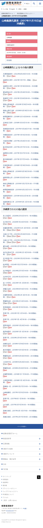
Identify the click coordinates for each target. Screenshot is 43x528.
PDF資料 (9, 60)
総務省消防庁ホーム (7, 13)
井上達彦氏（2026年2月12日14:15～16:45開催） (20, 217)
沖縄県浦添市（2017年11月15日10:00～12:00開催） (20, 136)
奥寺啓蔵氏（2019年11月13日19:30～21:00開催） (21, 351)
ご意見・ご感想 (22, 9)
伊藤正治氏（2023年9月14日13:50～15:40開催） (21, 290)
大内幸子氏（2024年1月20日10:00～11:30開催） (20, 278)
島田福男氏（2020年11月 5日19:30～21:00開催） (21, 333)
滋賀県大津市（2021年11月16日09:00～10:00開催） (20, 87)
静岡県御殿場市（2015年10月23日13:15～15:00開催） (21, 191)
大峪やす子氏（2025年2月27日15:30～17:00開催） (20, 241)
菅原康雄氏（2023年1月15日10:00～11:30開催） (20, 308)
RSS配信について (8, 494)
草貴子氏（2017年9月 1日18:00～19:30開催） (19, 400)
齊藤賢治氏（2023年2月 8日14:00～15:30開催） (20, 302)
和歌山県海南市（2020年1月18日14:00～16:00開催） (20, 105)
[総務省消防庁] (12, 4)
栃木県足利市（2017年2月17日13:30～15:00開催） (21, 148)
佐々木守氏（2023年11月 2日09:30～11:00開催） (21, 284)
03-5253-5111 (10, 510)
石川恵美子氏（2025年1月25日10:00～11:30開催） (21, 259)
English (12, 9)
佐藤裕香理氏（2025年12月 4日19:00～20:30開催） (20, 229)
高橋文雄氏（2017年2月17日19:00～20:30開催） (20, 417)
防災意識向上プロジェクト (25, 13)
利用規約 (5, 479)
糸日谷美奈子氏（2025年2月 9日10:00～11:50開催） (20, 253)
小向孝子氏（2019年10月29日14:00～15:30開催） (21, 363)
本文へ (28, 3)
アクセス (5, 497)
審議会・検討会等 (9, 459)
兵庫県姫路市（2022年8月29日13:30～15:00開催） (20, 75)
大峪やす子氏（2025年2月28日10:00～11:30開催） (20, 235)
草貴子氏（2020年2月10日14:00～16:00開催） (20, 339)
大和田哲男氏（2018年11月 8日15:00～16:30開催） (20, 381)
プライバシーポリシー (10, 488)
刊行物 (5, 469)
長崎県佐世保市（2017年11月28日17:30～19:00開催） (21, 130)
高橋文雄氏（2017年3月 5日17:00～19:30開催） (20, 412)
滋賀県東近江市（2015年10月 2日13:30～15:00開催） (21, 203)
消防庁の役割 (8, 449)
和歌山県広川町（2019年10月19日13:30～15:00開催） (21, 111)
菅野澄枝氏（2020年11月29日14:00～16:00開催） (21, 326)
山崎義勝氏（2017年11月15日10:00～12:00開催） (21, 393)
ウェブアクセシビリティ (10, 491)
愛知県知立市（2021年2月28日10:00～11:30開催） (21, 93)
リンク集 (5, 9)
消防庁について (8, 454)
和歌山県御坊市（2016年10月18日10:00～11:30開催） (21, 172)
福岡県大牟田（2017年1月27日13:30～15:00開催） (21, 154)
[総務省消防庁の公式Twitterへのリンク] (38, 478)
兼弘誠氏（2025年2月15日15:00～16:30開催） (20, 247)
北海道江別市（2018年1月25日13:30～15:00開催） (21, 124)
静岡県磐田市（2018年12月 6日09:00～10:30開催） (20, 118)
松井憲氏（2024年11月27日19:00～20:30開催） (20, 265)
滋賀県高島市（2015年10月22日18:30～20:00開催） (20, 197)
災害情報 (6, 444)
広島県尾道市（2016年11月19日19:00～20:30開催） (20, 166)
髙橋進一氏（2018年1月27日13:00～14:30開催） (20, 387)
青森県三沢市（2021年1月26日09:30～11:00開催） (21, 99)
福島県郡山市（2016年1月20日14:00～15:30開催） (21, 178)
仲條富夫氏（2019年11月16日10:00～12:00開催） (21, 345)
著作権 (5, 485)
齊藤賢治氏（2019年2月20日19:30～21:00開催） (21, 369)
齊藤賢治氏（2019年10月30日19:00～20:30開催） (21, 357)
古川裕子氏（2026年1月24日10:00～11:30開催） (20, 223)
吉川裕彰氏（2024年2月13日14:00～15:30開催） (21, 272)
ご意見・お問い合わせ (10, 500)
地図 (25, 508)
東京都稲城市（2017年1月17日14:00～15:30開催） (21, 160)
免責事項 (5, 482)
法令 (4, 464)
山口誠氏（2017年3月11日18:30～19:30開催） (19, 406)
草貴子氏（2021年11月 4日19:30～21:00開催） (20, 320)
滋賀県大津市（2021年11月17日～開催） (20, 81)
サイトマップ (7, 476)
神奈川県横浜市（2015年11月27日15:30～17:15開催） (20, 185)
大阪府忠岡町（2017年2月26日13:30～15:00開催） (20, 142)
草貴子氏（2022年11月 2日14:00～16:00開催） (20, 314)
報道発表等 (7, 438)
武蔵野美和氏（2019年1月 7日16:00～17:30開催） (21, 375)
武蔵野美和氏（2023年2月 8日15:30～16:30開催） (20, 296)
